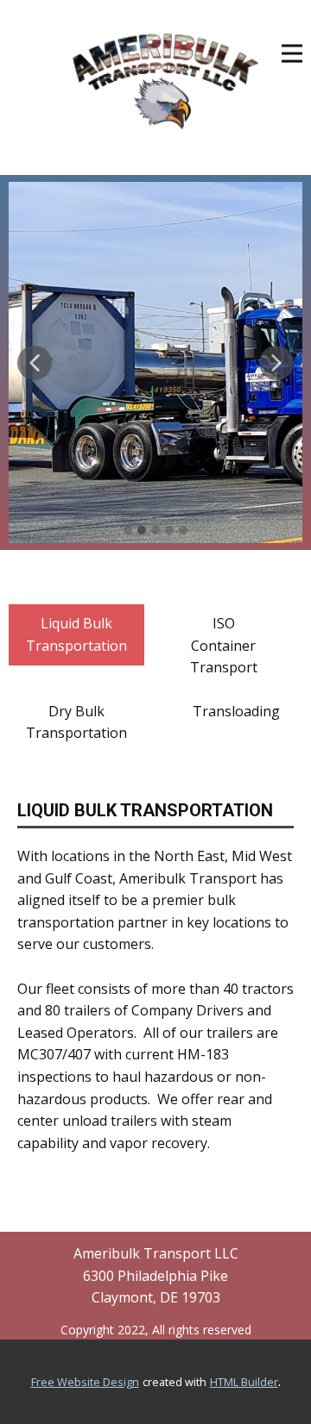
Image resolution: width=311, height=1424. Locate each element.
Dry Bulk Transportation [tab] (76, 722)
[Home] (166, 81)
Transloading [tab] (236, 711)
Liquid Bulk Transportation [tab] (76, 634)
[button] (34, 363)
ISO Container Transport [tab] (223, 645)
